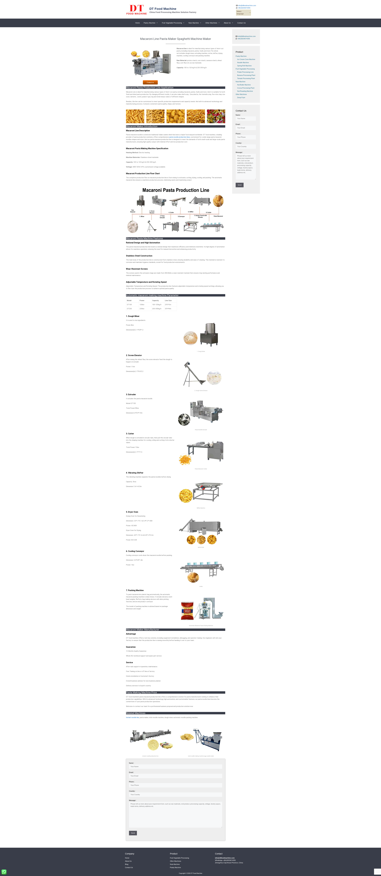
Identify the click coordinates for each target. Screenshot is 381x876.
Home (137, 23)
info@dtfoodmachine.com (247, 5)
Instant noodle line (132, 717)
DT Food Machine (162, 9)
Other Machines (211, 23)
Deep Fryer (241, 97)
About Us (227, 23)
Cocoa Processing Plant (245, 88)
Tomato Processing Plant (246, 78)
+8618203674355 (243, 8)
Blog (126, 864)
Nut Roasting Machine (245, 91)
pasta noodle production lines (179, 137)
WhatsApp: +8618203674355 (225, 860)
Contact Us (241, 23)
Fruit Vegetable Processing (172, 23)
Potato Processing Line (245, 72)
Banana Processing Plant (246, 75)
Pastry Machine (149, 23)
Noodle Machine (243, 62)
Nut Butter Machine (244, 85)
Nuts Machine (194, 23)
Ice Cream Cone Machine (246, 59)
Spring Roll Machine (244, 66)
